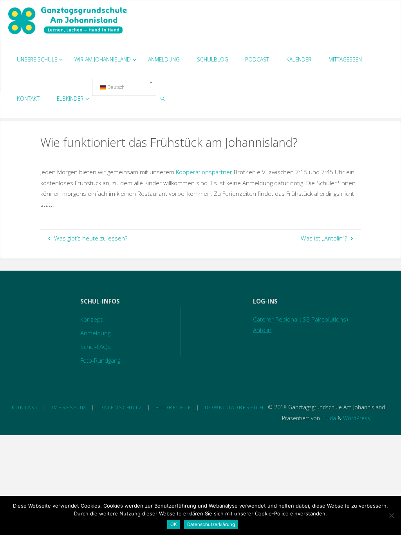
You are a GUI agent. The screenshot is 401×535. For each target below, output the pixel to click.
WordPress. (357, 418)
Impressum (69, 407)
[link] (163, 98)
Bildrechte (173, 407)
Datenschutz (121, 407)
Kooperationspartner (204, 172)
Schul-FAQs (95, 347)
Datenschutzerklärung (211, 524)
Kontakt (25, 407)
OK (173, 524)
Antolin (262, 330)
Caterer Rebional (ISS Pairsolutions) (300, 319)
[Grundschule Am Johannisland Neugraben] (68, 20)
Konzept (91, 319)
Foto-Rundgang (100, 360)
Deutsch (115, 87)
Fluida (328, 418)
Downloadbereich (234, 407)
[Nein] (391, 515)
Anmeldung (95, 333)
